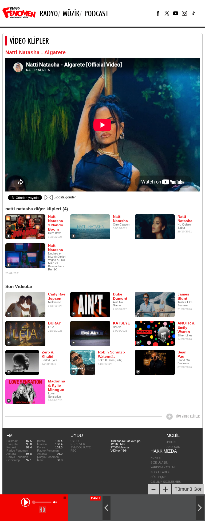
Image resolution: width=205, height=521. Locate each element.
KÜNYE (155, 457)
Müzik (71, 13)
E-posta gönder (64, 197)
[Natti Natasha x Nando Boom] (25, 226)
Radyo (49, 13)
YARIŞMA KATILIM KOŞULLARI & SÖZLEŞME (163, 472)
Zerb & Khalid (48, 354)
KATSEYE (121, 323)
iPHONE (172, 442)
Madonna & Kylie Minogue (56, 385)
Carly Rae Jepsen (56, 296)
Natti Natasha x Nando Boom (55, 222)
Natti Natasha (120, 218)
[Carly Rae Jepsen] (25, 304)
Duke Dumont (120, 296)
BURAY (54, 323)
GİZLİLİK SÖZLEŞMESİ (166, 481)
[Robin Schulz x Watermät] (82, 362)
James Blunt (183, 296)
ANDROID (173, 446)
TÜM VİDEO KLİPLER (188, 416)
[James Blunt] (155, 304)
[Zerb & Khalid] (22, 362)
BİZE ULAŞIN (159, 462)
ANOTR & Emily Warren (186, 327)
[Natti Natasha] (90, 226)
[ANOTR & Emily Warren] (155, 333)
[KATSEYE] (90, 333)
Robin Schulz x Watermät (111, 354)
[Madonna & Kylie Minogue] (25, 391)
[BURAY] (25, 333)
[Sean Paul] (155, 362)
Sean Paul (182, 354)
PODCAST (96, 13)
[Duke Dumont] (90, 304)
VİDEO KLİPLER (29, 40)
